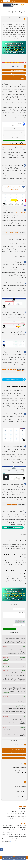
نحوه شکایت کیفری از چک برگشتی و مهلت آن (16, 816)
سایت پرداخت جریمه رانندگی (20, 786)
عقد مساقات (24, 794)
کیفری (20, 11)
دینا (24, 11)
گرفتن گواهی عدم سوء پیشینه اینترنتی (19, 767)
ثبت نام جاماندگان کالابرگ (21, 791)
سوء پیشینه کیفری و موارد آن (20, 770)
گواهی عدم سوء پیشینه (12, 233)
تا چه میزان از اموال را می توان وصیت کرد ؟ (16, 811)
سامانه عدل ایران (17, 150)
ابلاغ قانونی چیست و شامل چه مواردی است (16, 814)
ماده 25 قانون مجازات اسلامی (20, 772)
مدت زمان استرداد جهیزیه (21, 789)
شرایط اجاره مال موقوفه (21, 796)
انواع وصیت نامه (22, 808)
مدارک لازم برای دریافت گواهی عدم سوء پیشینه (13, 370)
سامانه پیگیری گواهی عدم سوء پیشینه (14, 12)
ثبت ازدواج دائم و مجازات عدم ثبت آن (18, 819)
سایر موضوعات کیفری (12, 11)
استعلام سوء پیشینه (12, 504)
